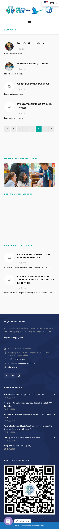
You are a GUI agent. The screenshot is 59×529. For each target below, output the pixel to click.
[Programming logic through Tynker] (9, 107)
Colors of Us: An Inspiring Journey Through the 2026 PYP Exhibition (35, 279)
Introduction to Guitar (31, 43)
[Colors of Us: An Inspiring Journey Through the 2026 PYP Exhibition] (9, 280)
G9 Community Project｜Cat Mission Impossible (24, 394)
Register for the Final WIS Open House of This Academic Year (28, 416)
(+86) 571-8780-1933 (16, 359)
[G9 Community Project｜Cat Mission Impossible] (9, 258)
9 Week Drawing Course (32, 63)
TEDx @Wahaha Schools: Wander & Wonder (22, 437)
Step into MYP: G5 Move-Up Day (17, 446)
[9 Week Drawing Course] (9, 67)
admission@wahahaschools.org (21, 363)
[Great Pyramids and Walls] (9, 87)
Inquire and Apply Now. (13, 338)
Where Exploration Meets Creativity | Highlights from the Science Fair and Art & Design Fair (28, 427)
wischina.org (13, 367)
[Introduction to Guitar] (9, 46)
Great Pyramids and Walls (33, 83)
